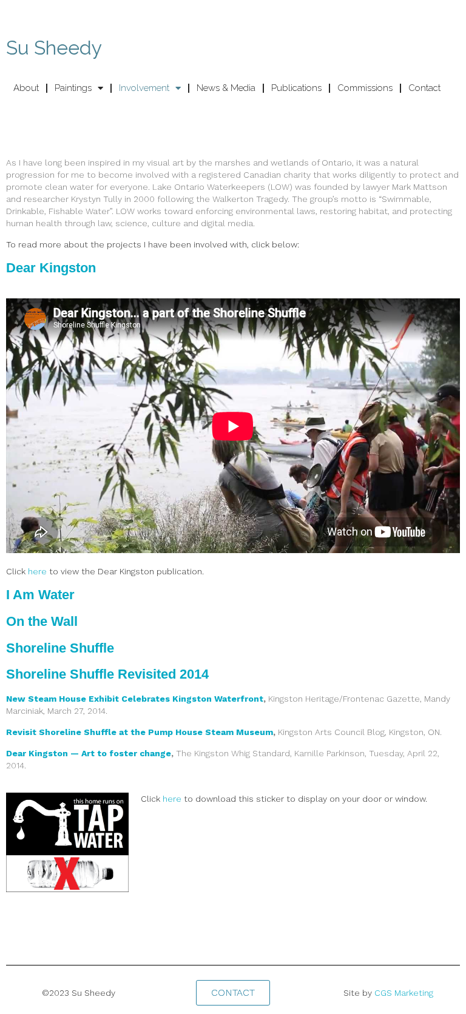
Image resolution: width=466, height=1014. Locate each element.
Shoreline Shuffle (60, 648)
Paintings (73, 87)
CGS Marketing (403, 993)
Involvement (144, 87)
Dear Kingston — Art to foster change (88, 753)
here (37, 571)
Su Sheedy (54, 47)
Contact (424, 87)
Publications (296, 87)
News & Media (226, 87)
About (26, 87)
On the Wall (42, 621)
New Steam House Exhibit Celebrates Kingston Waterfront (134, 698)
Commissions (365, 87)
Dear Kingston (51, 267)
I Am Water (40, 594)
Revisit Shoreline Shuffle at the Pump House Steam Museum (139, 732)
